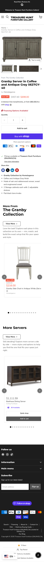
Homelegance (9, 92)
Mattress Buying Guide (23, 527)
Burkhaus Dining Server (16, 401)
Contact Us (34, 524)
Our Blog (22, 534)
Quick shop (24, 413)
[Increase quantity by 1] (22, 120)
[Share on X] (8, 170)
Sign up (35, 486)
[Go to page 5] (16, 312)
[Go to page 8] (23, 312)
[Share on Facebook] (3, 170)
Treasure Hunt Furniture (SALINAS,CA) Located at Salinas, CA (20, 531)
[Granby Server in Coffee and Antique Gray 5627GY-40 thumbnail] (7, 69)
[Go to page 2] (10, 312)
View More (10, 223)
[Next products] (39, 277)
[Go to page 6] (18, 312)
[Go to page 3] (12, 312)
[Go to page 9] (25, 312)
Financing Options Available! (15, 110)
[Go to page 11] (29, 312)
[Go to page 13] (33, 312)
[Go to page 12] (31, 312)
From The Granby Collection (12, 78)
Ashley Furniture (11, 404)
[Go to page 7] (21, 312)
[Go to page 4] (14, 312)
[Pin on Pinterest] (17, 170)
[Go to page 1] (8, 312)
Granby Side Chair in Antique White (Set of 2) (24, 289)
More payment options (22, 142)
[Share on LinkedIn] (12, 170)
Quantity (4, 115)
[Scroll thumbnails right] (41, 68)
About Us (24, 524)
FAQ (11, 527)
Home (3, 28)
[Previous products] (4, 277)
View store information (11, 161)
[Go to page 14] (35, 312)
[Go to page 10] (27, 312)
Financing (14, 524)
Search (6, 524)
